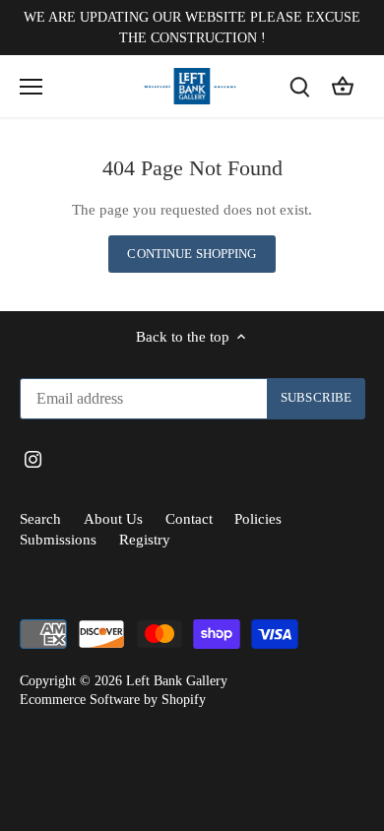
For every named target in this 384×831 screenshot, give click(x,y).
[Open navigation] (31, 87)
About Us (113, 519)
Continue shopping (191, 254)
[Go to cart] (342, 86)
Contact (189, 519)
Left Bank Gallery (176, 680)
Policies (258, 519)
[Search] (299, 86)
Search (40, 519)
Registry (144, 539)
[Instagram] (33, 458)
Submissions (58, 539)
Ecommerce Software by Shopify (113, 699)
